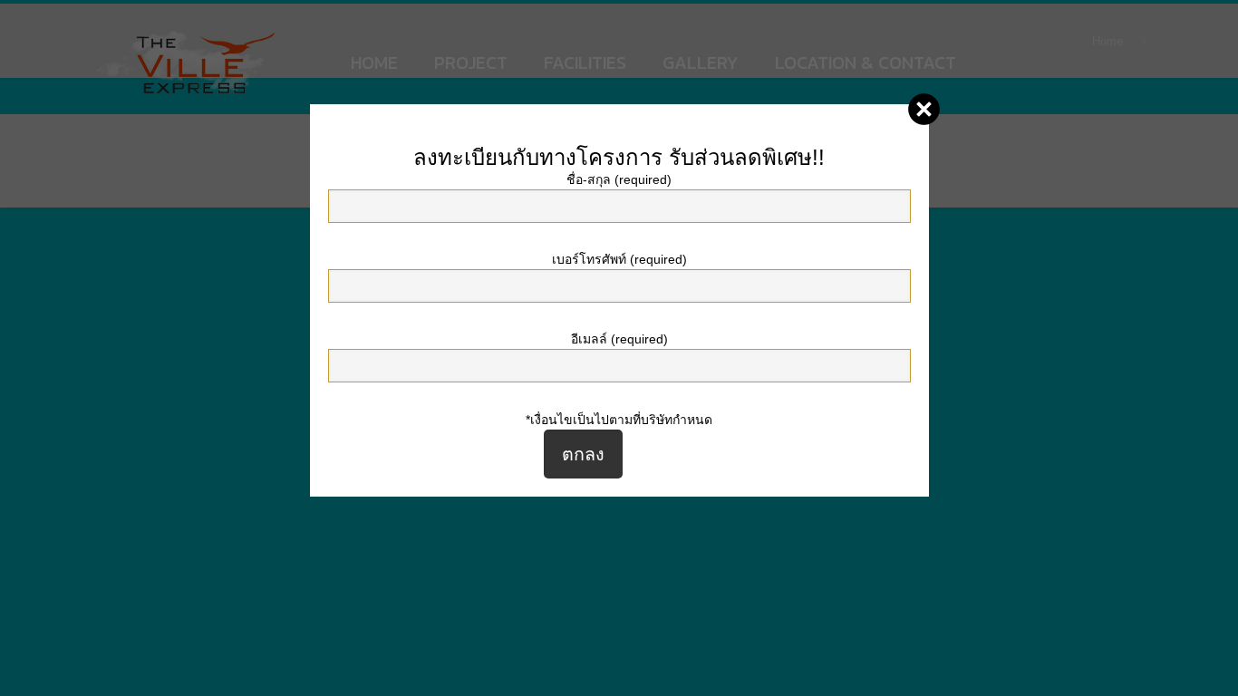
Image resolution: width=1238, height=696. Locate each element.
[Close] (924, 109)
